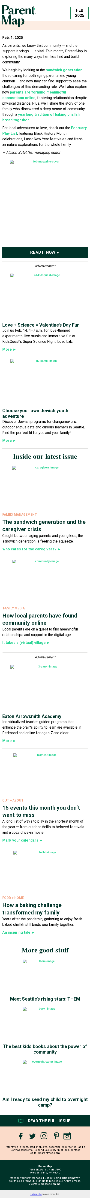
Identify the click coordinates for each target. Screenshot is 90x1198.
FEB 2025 (79, 13)
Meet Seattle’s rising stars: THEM (45, 999)
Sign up (40, 1180)
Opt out (49, 1177)
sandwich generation (64, 70)
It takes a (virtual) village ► (26, 642)
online (56, 1184)
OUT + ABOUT (13, 800)
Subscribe (36, 1194)
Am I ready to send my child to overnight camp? (45, 1102)
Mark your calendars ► (22, 840)
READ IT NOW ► (45, 252)
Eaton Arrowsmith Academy (31, 716)
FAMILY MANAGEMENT (19, 514)
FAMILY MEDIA (14, 608)
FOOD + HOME (13, 898)
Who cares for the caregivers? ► (31, 549)
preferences (34, 1177)
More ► (9, 440)
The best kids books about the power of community (45, 1049)
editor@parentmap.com (45, 1152)
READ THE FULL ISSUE (49, 1120)
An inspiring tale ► (18, 932)
